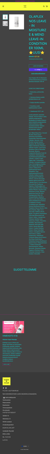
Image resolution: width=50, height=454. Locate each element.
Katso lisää (6, 364)
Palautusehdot (6, 402)
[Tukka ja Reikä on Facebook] (3, 388)
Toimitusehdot (7, 400)
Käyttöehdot (6, 405)
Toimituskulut (32, 59)
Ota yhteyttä (6, 410)
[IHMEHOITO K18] (13, 327)
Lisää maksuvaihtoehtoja (38, 73)
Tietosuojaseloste (7, 407)
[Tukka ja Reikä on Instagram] (6, 388)
